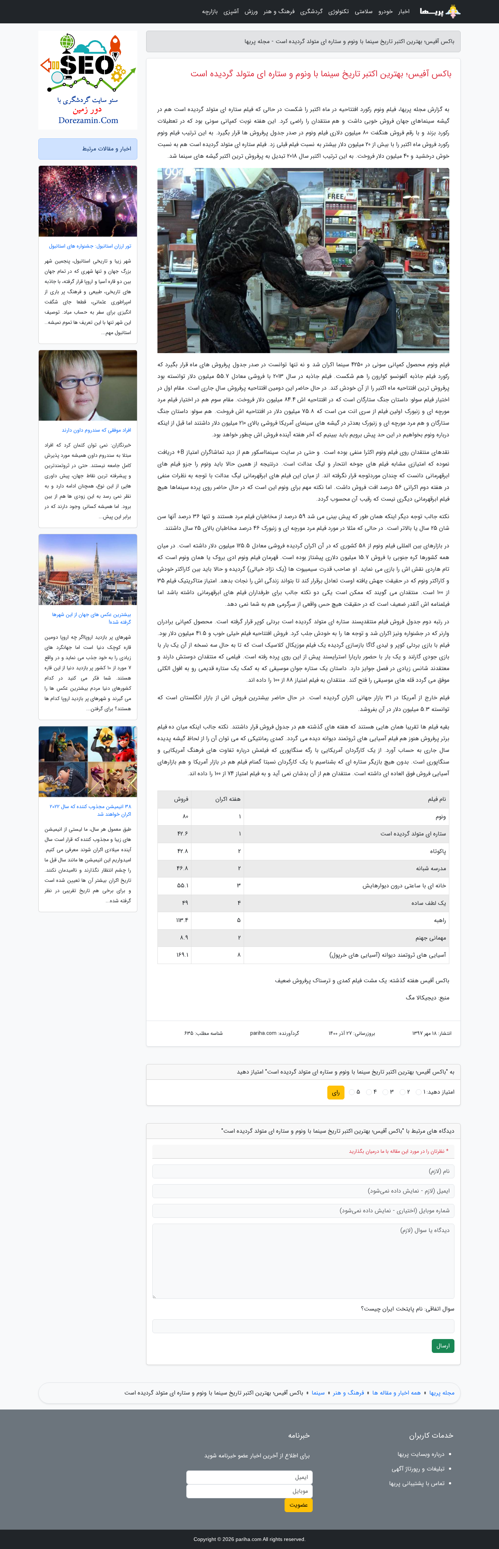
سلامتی (364, 11)
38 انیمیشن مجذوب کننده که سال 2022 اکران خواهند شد (90, 810)
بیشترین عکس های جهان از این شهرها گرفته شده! (91, 618)
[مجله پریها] (439, 11)
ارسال (443, 1345)
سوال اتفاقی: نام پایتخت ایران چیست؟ (407, 1309)
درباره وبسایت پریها (421, 1454)
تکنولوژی (338, 11)
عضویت (298, 1505)
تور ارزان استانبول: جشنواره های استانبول (90, 246)
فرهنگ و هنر (279, 11)
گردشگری (311, 11)
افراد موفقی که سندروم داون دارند (96, 430)
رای (336, 1092)
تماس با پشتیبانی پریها (417, 1483)
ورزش (251, 11)
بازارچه (210, 11)
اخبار (404, 11)
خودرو (385, 11)
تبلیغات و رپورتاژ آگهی (418, 1468)
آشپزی (231, 11)
